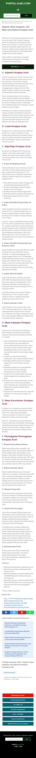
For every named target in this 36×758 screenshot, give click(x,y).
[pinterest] (22, 612)
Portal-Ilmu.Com (18, 3)
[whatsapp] (30, 612)
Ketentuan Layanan (27, 735)
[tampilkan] (21, 66)
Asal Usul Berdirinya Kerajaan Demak (16, 607)
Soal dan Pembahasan (18, 709)
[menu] (18, 10)
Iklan (14, 735)
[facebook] (6, 612)
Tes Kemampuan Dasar (18, 700)
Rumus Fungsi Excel (18, 719)
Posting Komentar (9, 672)
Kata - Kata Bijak (18, 714)
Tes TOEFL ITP (18, 704)
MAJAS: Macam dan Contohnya (18, 723)
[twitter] (14, 612)
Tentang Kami (7, 735)
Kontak (18, 735)
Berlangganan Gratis (18, 695)
